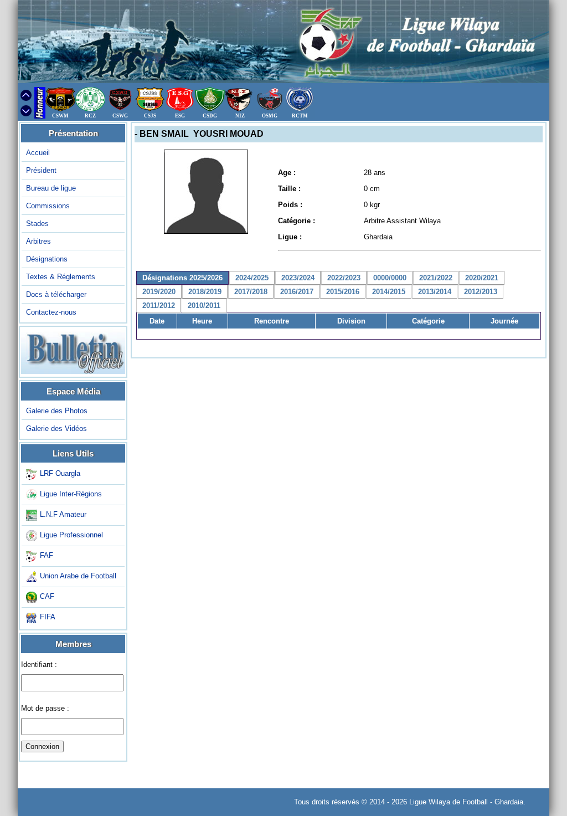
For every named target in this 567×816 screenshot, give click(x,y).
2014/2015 (388, 292)
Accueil (38, 152)
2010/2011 (204, 305)
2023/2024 (298, 278)
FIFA (47, 617)
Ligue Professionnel (71, 535)
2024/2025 (252, 278)
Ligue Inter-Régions (71, 494)
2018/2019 (204, 292)
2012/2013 (480, 292)
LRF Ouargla (60, 473)
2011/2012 (158, 305)
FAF (46, 555)
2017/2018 (250, 292)
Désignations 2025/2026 (182, 278)
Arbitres (38, 241)
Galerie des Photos (56, 411)
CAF (47, 596)
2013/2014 (434, 292)
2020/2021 (481, 278)
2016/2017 (296, 292)
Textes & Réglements (60, 277)
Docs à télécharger (56, 294)
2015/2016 (342, 292)
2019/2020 (159, 292)
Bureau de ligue (51, 188)
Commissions (48, 206)
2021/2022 (435, 278)
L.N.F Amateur (63, 514)
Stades (37, 223)
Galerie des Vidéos (56, 428)
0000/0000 (389, 278)
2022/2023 (343, 278)
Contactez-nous (51, 312)
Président (41, 170)
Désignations (47, 259)
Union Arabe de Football (78, 576)
